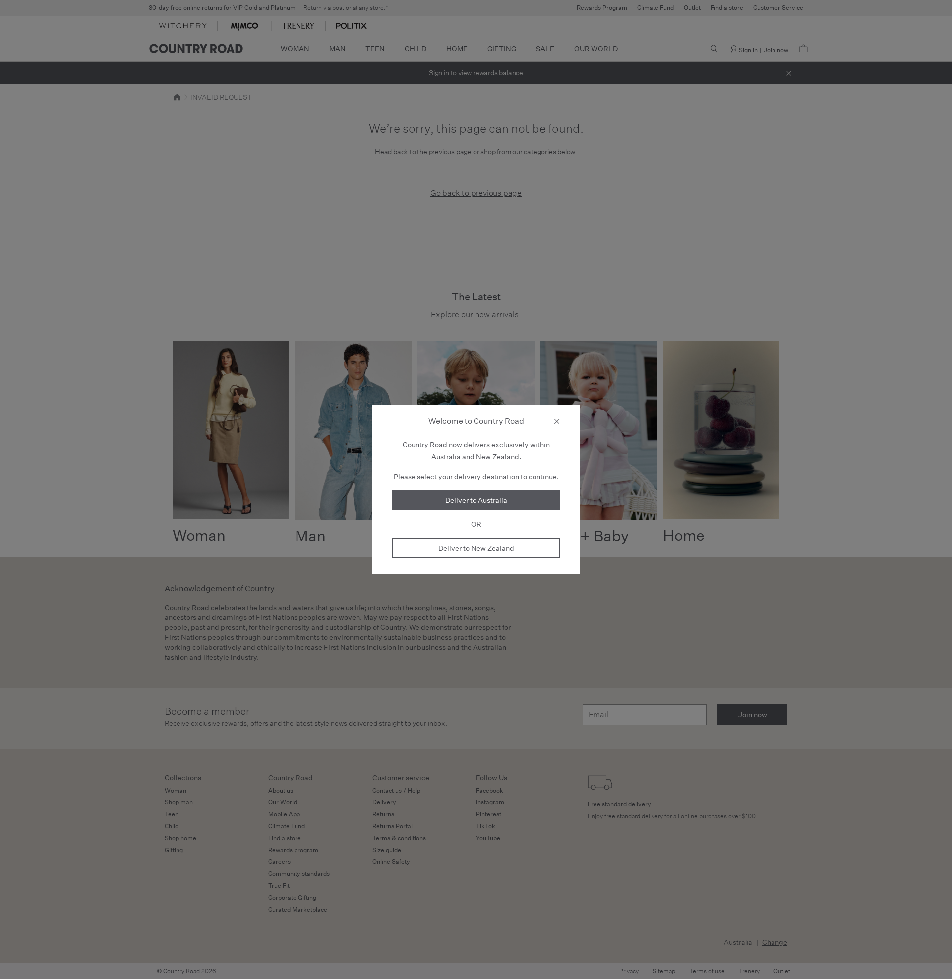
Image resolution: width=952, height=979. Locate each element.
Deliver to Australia (476, 500)
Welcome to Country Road (476, 421)
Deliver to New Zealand (476, 548)
